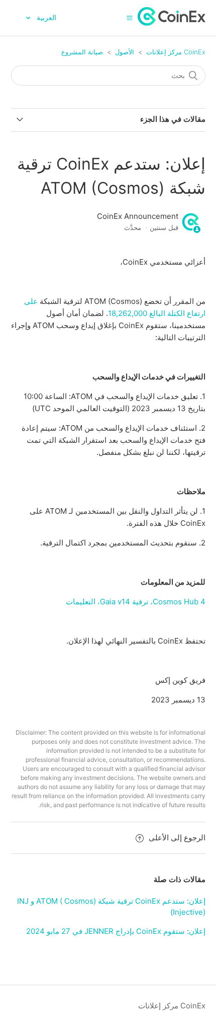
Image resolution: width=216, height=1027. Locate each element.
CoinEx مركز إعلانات (175, 52)
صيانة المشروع (82, 52)
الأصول (124, 52)
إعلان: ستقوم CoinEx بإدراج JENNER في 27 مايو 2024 (115, 931)
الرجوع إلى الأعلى (177, 837)
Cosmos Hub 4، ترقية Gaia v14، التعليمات (135, 601)
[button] (130, 18)
